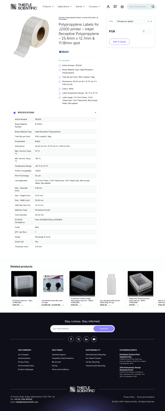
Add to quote (119, 41)
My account (56, 362)
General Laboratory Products (73, 17)
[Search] (153, 7)
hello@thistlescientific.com (27, 402)
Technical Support (59, 355)
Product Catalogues (25, 369)
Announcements (24, 358)
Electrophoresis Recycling (96, 355)
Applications (63, 6)
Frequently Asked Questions (63, 358)
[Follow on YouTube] (94, 339)
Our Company (23, 355)
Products (47, 6)
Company (93, 6)
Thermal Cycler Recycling (95, 366)
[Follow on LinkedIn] (86, 339)
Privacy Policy (23, 362)
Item (111, 21)
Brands (79, 6)
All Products (62, 17)
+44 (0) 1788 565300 (23, 399)
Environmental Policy (26, 366)
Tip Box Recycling (93, 362)
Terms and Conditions (60, 369)
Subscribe (104, 329)
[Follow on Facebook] (71, 339)
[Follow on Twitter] (78, 339)
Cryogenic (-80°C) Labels (89, 17)
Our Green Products (93, 358)
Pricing (54, 366)
